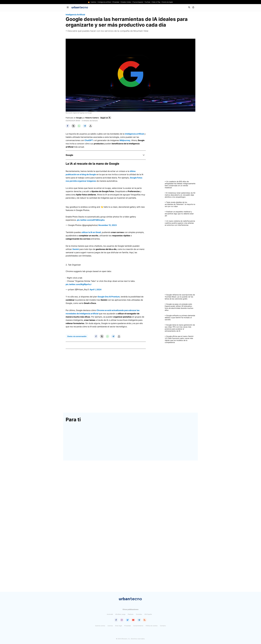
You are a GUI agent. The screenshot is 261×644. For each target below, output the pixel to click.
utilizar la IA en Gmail (91, 232)
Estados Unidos (126, 2)
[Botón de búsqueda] (189, 7)
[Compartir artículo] (90, 126)
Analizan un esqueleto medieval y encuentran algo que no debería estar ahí (179, 214)
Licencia (110, 625)
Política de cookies (152, 625)
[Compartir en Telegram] (85, 126)
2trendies (139, 614)
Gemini (75, 249)
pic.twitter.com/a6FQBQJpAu (91, 220)
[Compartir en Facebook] (68, 126)
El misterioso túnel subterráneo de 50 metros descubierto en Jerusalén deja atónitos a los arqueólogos (180, 195)
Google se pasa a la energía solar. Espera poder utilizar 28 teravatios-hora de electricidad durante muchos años (179, 307)
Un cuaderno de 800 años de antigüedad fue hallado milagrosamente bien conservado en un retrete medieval (180, 184)
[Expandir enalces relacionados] (144, 155)
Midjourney (125, 140)
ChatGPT (89, 140)
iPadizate (130, 614)
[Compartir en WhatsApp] (79, 126)
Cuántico (93, 2)
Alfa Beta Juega (120, 614)
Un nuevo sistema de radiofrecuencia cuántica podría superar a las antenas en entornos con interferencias (180, 223)
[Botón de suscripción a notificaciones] (193, 7)
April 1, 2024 (95, 289)
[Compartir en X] (73, 126)
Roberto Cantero (92, 118)
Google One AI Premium (109, 297)
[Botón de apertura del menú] (68, 7)
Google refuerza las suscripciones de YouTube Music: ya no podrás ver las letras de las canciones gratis (180, 297)
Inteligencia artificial (104, 2)
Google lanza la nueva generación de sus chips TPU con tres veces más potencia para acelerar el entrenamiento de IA (180, 328)
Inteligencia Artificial (75, 14)
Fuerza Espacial (138, 2)
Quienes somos (100, 625)
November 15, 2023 (107, 225)
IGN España (148, 614)
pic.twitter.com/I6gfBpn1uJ (78, 284)
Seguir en (104, 118)
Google (79, 118)
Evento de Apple (167, 2)
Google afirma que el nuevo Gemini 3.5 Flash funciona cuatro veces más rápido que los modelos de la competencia (179, 339)
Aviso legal (118, 625)
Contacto (163, 625)
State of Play (156, 2)
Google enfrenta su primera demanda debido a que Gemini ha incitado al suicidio (180, 317)
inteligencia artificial (134, 134)
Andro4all (110, 614)
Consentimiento (138, 625)
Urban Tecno (80, 7)
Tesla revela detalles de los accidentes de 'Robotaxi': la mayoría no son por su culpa (180, 204)
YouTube (147, 2)
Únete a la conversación (76, 336)
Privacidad (116, 2)
